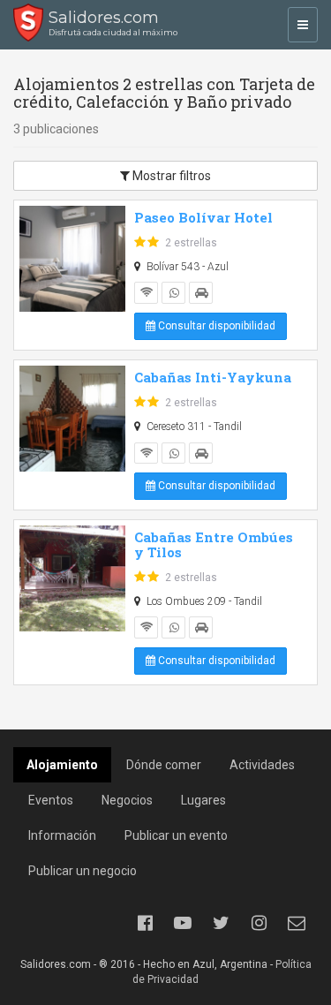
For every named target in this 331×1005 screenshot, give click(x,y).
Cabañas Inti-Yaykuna (212, 377)
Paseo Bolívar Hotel (203, 217)
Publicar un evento (176, 835)
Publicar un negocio (82, 871)
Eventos (50, 800)
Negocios (127, 800)
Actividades (262, 765)
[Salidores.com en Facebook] (145, 923)
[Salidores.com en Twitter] (220, 923)
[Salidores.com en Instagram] (258, 923)
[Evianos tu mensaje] (296, 923)
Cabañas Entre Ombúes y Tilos (213, 544)
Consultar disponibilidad (215, 326)
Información (62, 835)
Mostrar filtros (170, 176)
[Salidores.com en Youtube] (182, 923)
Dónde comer (163, 765)
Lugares (203, 800)
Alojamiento (62, 765)
